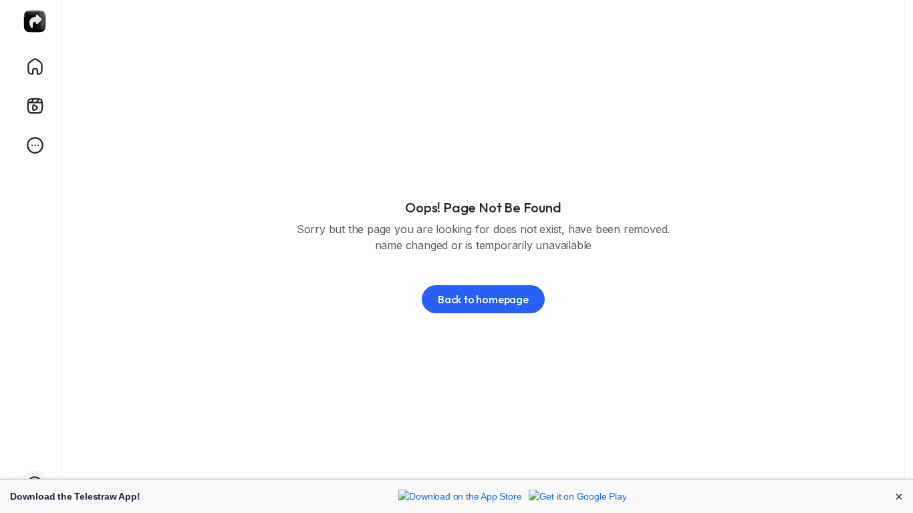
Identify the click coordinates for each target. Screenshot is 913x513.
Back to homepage (483, 299)
